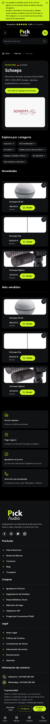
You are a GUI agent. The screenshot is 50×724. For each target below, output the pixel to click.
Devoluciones (12, 655)
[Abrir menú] (5, 33)
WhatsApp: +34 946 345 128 (21, 682)
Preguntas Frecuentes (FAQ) (20, 616)
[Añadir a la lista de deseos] (43, 185)
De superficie (39, 156)
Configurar (25, 709)
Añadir (29, 207)
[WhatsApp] (24, 533)
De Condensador (27, 144)
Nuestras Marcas (14, 555)
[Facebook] (4, 533)
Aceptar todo (39, 708)
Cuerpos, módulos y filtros (15, 156)
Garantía (10, 660)
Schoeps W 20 (16, 201)
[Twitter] (18, 533)
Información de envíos (17, 649)
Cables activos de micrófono (32, 150)
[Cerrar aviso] (47, 3)
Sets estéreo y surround (14, 162)
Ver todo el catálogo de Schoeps (22, 91)
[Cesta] (45, 33)
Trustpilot (11, 572)
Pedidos (29, 721)
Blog (8, 566)
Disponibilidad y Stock (16, 599)
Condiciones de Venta (17, 643)
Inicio (7, 53)
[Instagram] (11, 533)
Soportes (9, 144)
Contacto (10, 561)
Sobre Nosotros (13, 550)
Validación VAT (13, 611)
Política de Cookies (15, 638)
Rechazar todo (11, 708)
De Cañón (9, 150)
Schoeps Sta (15, 236)
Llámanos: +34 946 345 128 (21, 676)
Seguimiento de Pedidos (18, 594)
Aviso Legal (11, 632)
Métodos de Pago (14, 605)
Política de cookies (35, 703)
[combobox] (23, 41)
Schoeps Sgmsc (17, 270)
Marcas (17, 53)
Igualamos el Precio (15, 588)
